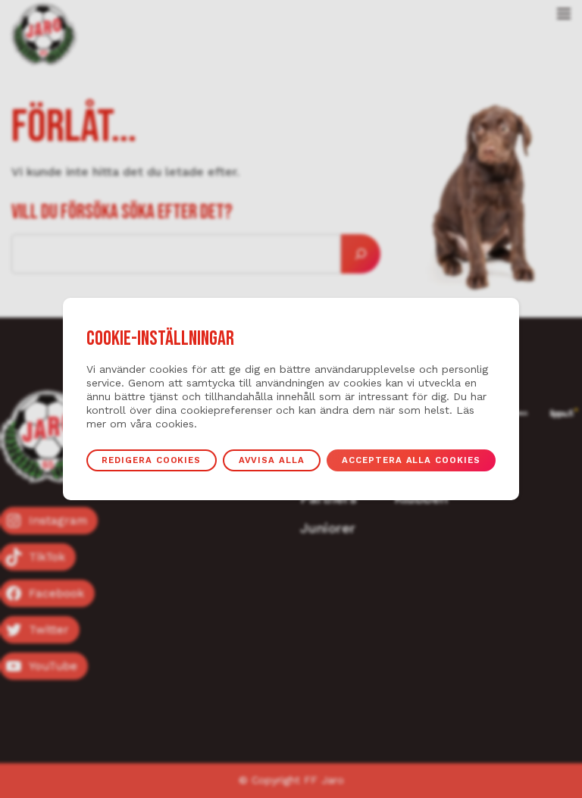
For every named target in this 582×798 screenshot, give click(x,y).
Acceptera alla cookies (411, 460)
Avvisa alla (272, 460)
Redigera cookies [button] (151, 460)
